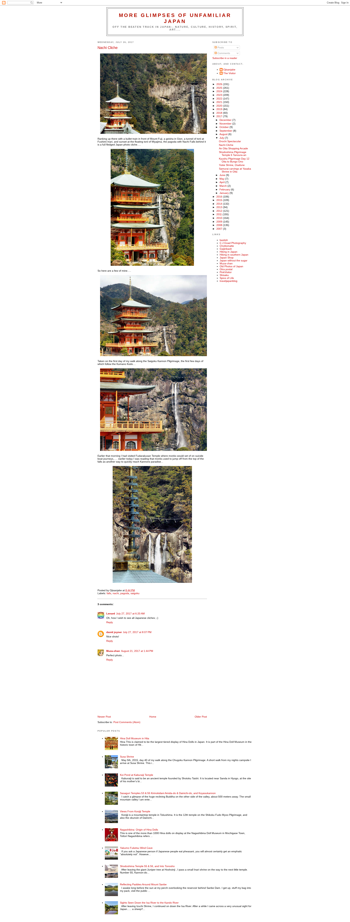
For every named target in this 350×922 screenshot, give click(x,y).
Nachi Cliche (108, 48)
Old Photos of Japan (231, 266)
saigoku (135, 593)
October (224, 127)
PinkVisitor (226, 272)
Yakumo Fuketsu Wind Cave (136, 847)
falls (109, 593)
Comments (223, 53)
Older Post (201, 716)
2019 (219, 109)
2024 (219, 91)
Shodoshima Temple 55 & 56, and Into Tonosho (147, 866)
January (224, 192)
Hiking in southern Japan (234, 254)
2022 (219, 98)
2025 (219, 87)
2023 (219, 94)
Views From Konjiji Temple (135, 811)
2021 (219, 102)
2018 (219, 112)
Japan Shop (227, 257)
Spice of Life (227, 278)
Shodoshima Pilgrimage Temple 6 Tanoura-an (232, 153)
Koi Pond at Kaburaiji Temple (136, 774)
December (225, 119)
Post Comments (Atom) (126, 722)
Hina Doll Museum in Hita (134, 738)
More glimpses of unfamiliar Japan (175, 18)
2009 (219, 221)
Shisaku (224, 275)
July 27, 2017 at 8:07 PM (137, 632)
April (222, 182)
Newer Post (104, 716)
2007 (219, 228)
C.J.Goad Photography (233, 242)
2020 (219, 105)
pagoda (124, 593)
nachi (116, 593)
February (225, 189)
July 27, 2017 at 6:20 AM (130, 613)
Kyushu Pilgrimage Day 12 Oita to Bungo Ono (234, 160)
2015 (219, 200)
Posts (220, 47)
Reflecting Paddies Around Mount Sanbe (143, 884)
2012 (219, 210)
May (222, 178)
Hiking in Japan (228, 251)
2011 (219, 214)
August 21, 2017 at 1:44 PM (137, 650)
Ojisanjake (229, 69)
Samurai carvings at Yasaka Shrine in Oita (235, 170)
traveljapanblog (228, 280)
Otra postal (226, 269)
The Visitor (229, 73)
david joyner (114, 632)
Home (152, 716)
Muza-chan (113, 650)
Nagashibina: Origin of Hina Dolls (139, 829)
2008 (219, 225)
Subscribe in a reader (224, 58)
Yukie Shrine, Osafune (232, 165)
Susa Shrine (127, 756)
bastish (224, 240)
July (222, 137)
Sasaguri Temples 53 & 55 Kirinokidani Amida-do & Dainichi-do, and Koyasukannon (168, 793)
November (225, 123)
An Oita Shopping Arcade (233, 148)
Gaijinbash (226, 248)
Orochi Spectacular (230, 141)
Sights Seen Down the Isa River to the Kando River (149, 902)
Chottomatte (227, 245)
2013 (219, 207)
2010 (219, 217)
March (223, 185)
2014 (219, 203)
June (222, 175)
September (226, 130)
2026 (219, 84)
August (223, 134)
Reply (109, 622)
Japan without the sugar (233, 260)
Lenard (110, 613)
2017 (219, 116)
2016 (219, 196)
